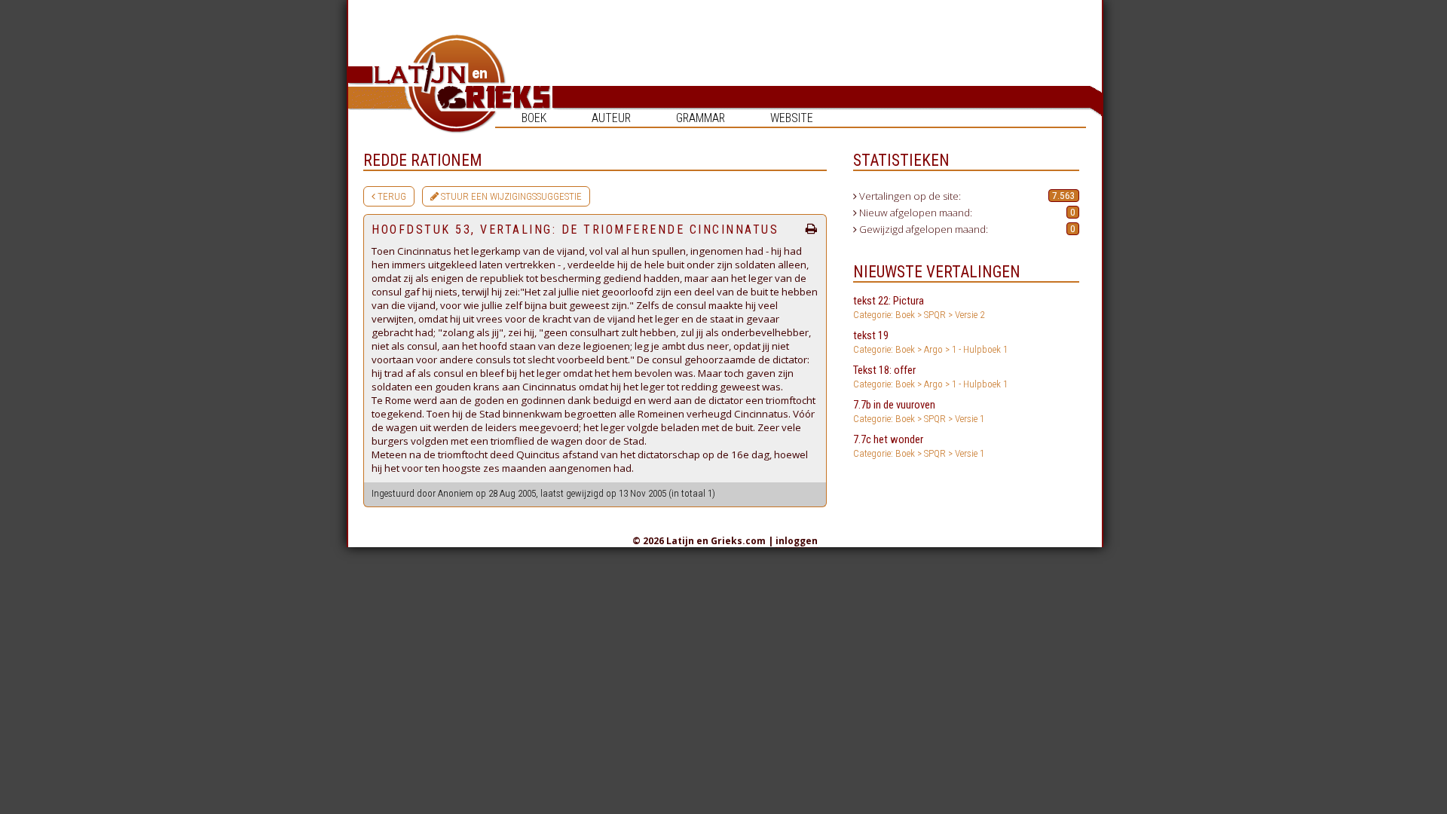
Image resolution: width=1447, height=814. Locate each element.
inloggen (797, 540)
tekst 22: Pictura (918, 307)
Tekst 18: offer (930, 376)
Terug (390, 196)
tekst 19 (930, 342)
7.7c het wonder (918, 446)
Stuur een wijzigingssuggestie (510, 196)
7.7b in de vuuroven (918, 411)
